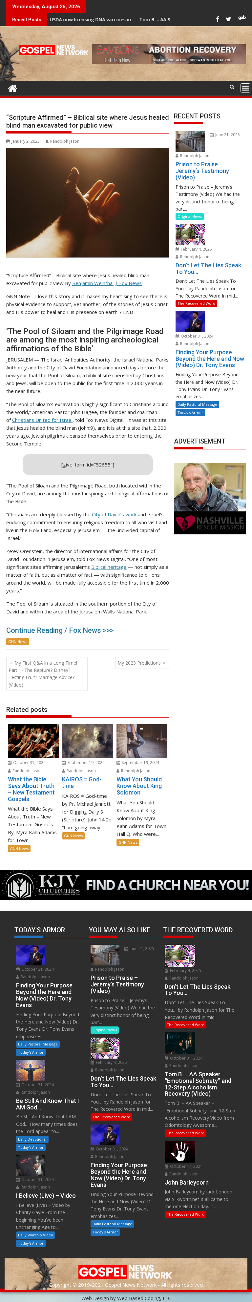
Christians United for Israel (42, 420)
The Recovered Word (196, 303)
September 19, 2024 (85, 762)
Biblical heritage (109, 567)
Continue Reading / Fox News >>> (60, 630)
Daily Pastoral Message (197, 404)
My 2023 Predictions (139, 663)
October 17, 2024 (185, 1166)
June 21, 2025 (227, 134)
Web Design (95, 1298)
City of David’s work (114, 514)
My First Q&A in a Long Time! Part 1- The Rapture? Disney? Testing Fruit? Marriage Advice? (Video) (43, 674)
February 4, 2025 (196, 249)
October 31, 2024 (29, 762)
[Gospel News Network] (12, 87)
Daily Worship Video (35, 1234)
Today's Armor (190, 412)
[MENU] (245, 88)
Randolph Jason (64, 141)
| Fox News (128, 283)
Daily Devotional (32, 1139)
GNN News (17, 641)
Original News (190, 216)
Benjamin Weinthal (93, 283)
